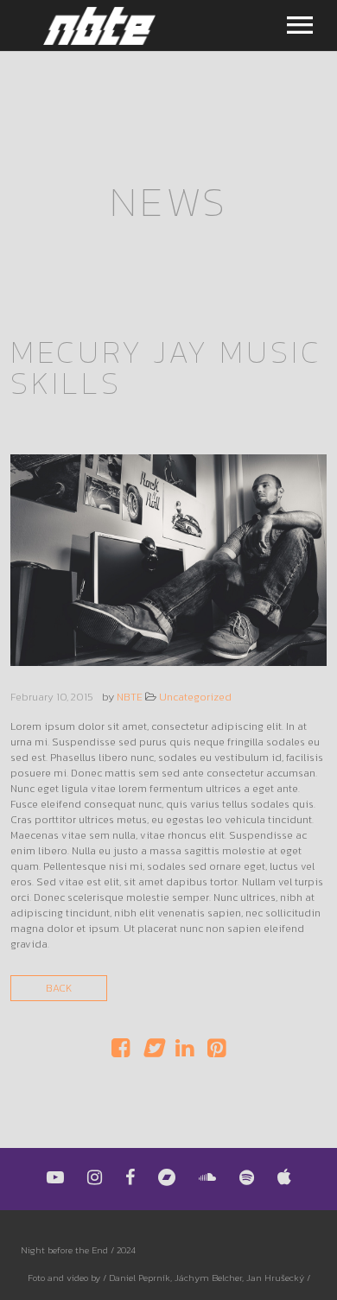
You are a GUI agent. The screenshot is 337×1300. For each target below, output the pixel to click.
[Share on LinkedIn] (184, 1052)
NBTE (130, 697)
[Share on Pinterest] (216, 1052)
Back (59, 988)
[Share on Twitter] (152, 1052)
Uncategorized (195, 697)
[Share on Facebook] (121, 1052)
